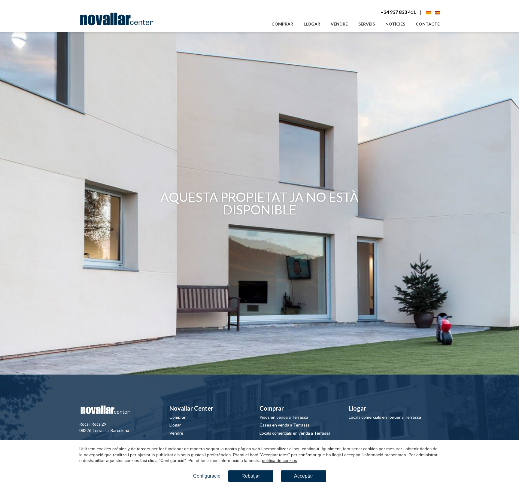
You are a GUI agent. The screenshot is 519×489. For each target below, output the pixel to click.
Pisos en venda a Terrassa (284, 417)
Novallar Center (191, 408)
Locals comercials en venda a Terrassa (295, 433)
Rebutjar (250, 475)
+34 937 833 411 (398, 12)
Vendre (339, 23)
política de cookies (279, 460)
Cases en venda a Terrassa (285, 424)
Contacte (428, 23)
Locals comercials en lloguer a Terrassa (385, 417)
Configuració (206, 475)
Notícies (395, 23)
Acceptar (303, 475)
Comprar (282, 23)
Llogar (312, 23)
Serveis (366, 23)
